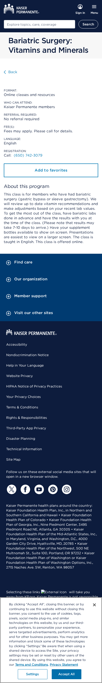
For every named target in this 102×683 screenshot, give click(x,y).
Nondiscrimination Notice (27, 355)
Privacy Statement (64, 664)
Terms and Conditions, (32, 664)
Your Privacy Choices (23, 397)
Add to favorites (51, 170)
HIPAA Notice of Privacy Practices (34, 386)
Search (88, 24)
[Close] (94, 605)
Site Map (13, 459)
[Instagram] (66, 489)
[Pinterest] (52, 489)
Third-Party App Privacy (26, 428)
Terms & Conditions (22, 407)
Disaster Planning (20, 438)
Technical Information (24, 449)
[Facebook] (24, 489)
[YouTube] (38, 489)
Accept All (66, 674)
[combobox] (39, 24)
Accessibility (16, 344)
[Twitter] (11, 489)
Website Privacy (19, 376)
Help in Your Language (25, 365)
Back (12, 72)
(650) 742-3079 (28, 155)
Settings (32, 674)
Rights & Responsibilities (26, 418)
